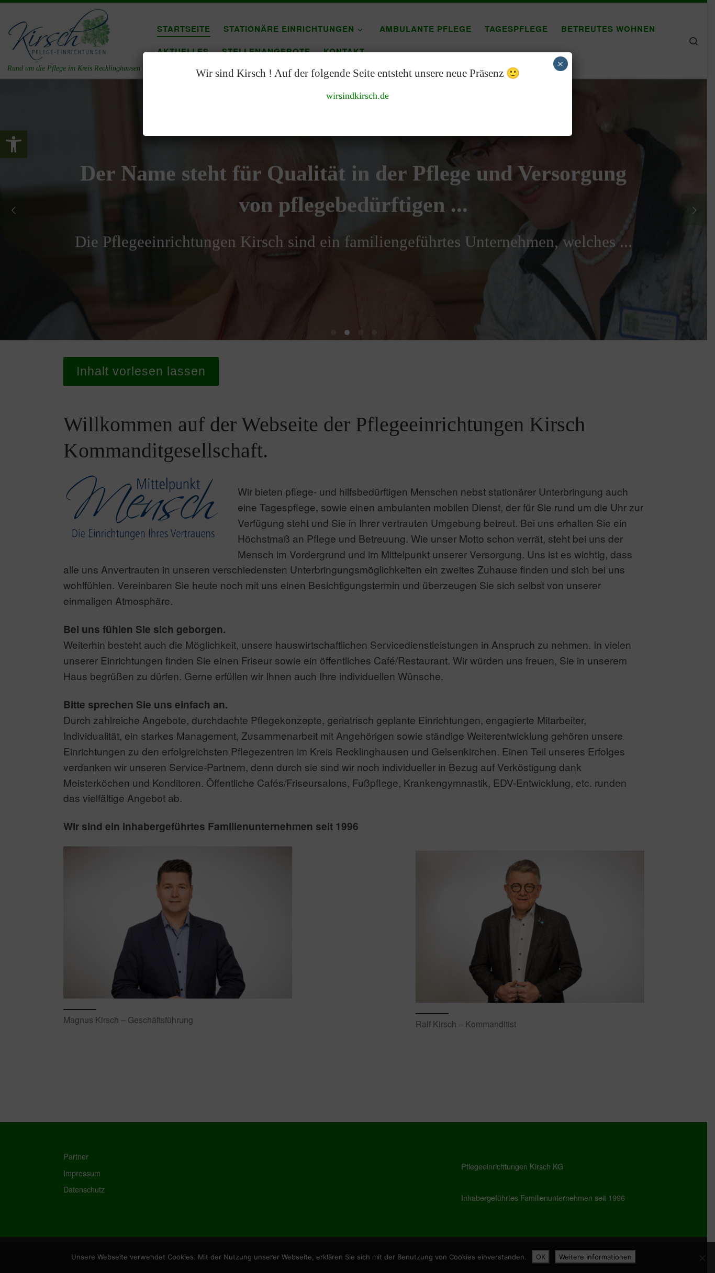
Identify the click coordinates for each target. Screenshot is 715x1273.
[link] (357, 95)
